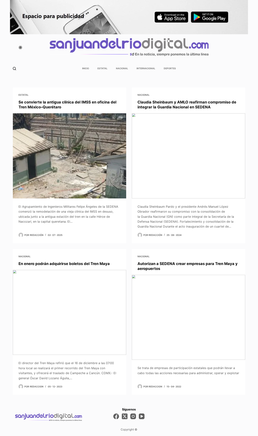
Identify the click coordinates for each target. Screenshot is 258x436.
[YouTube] (141, 416)
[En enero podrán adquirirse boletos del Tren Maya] (69, 312)
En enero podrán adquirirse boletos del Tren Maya (64, 263)
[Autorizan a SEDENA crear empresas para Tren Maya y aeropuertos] (188, 317)
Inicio (85, 68)
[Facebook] (116, 416)
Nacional (122, 68)
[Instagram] (133, 416)
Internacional (146, 68)
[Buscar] (14, 68)
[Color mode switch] (20, 47)
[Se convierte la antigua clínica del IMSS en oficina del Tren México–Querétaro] (69, 155)
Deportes (170, 68)
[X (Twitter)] (124, 416)
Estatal (102, 68)
